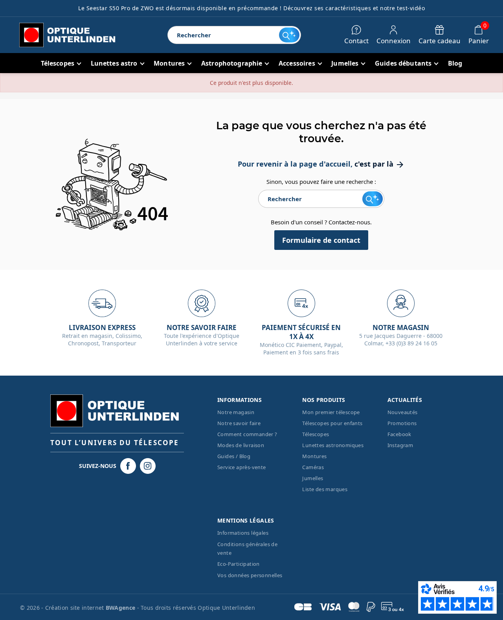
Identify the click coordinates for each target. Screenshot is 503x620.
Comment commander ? (247, 434)
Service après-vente (241, 467)
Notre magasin (235, 412)
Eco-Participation (238, 563)
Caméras (313, 467)
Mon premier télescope (331, 412)
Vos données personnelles (250, 575)
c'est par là (379, 164)
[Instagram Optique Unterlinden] (148, 466)
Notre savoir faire (239, 423)
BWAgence (121, 607)
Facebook (399, 434)
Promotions (402, 423)
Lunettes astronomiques (332, 445)
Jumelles (312, 478)
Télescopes (315, 434)
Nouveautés (402, 412)
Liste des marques (324, 489)
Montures (314, 456)
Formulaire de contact (321, 240)
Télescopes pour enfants (332, 423)
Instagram (400, 445)
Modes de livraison (240, 445)
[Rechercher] (289, 35)
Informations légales (242, 532)
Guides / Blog (233, 456)
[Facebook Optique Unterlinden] (128, 466)
